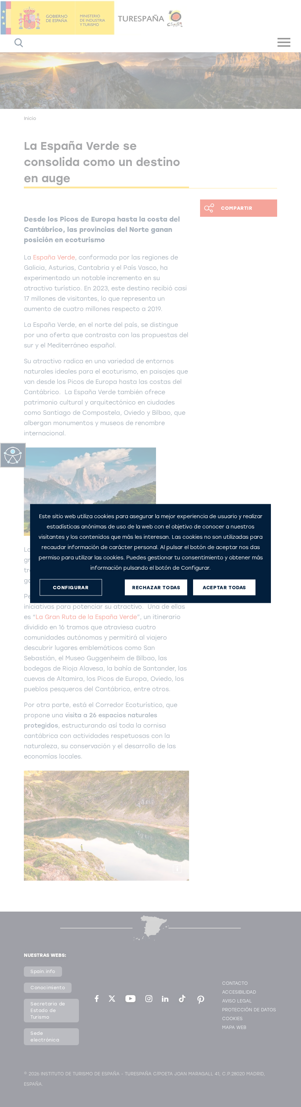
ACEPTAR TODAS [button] (224, 587)
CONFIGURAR (70, 587)
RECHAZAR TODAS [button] (156, 587)
